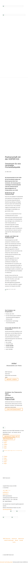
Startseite (2, 562)
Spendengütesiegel (7, 509)
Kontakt (21, 540)
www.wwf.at (5, 494)
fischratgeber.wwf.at (10, 305)
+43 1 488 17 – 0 (6, 490)
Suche (14, 542)
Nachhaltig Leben (9, 562)
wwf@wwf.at (5, 492)
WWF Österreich (7, 538)
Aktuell (16, 540)
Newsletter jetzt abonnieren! (11, 438)
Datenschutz (21, 538)
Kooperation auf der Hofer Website (14, 303)
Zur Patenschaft (14, 409)
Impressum (14, 538)
